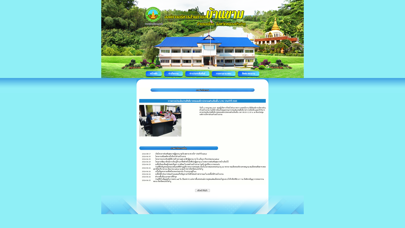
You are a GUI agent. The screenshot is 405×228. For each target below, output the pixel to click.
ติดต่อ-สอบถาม (248, 73)
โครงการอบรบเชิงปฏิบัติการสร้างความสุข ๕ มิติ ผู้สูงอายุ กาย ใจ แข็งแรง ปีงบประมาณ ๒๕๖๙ (187, 159)
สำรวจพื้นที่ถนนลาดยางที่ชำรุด (166, 177)
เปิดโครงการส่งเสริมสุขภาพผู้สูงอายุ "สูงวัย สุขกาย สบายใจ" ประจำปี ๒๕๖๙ (181, 154)
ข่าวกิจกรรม (173, 73)
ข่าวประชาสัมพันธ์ (197, 73)
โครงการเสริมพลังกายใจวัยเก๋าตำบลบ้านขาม (170, 156)
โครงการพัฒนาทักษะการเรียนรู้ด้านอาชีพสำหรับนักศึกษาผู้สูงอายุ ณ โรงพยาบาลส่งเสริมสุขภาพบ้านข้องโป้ (192, 162)
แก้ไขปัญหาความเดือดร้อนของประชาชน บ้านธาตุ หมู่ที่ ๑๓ (175, 171)
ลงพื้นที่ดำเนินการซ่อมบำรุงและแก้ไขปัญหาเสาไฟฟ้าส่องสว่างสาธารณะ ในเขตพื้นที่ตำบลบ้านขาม (189, 174)
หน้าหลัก (153, 73)
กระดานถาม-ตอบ (223, 73)
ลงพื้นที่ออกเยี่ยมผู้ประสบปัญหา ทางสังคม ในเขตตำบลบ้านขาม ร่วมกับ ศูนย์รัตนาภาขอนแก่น (187, 164)
